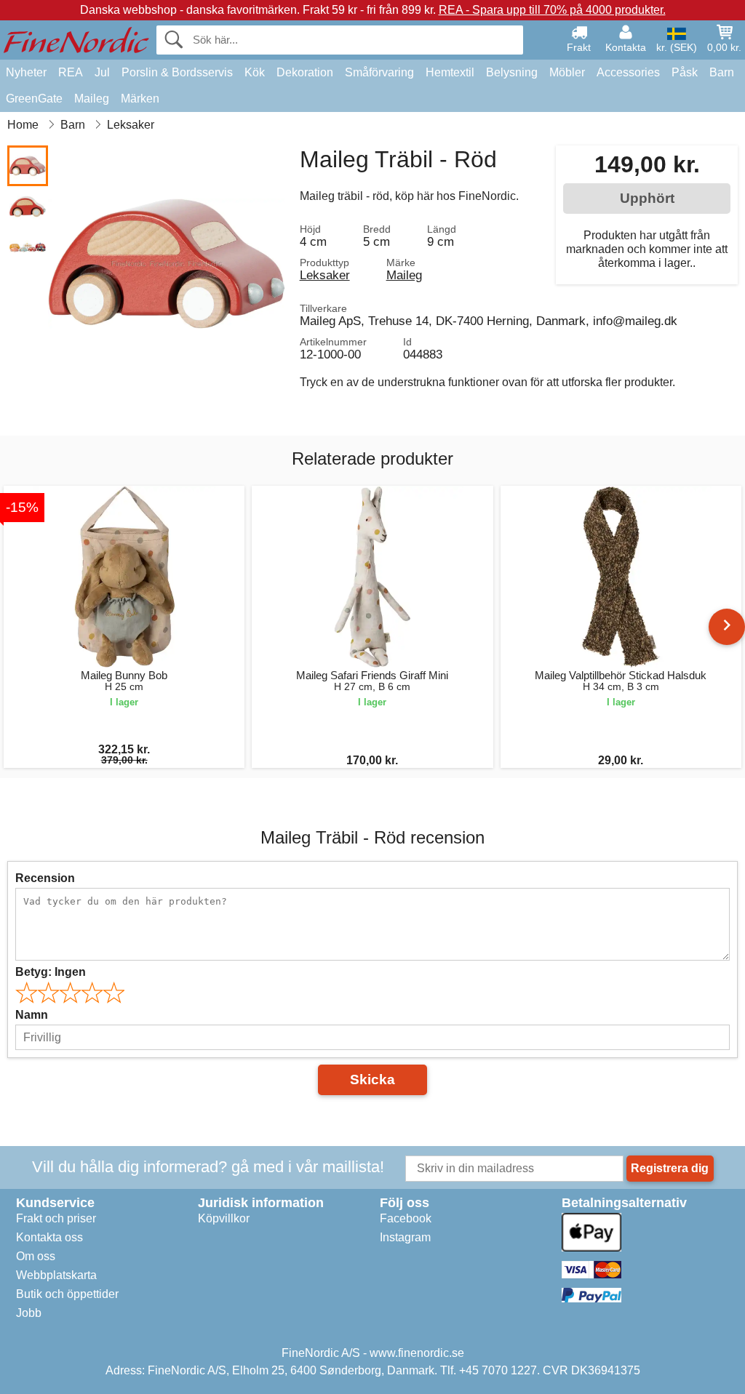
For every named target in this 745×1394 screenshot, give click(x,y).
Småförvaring (379, 72)
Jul (102, 72)
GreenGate (34, 98)
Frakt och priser (56, 1218)
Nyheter (26, 72)
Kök (254, 72)
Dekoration (304, 72)
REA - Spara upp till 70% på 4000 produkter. (552, 10)
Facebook (405, 1218)
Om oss (35, 1256)
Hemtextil (450, 72)
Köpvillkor (224, 1218)
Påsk (685, 72)
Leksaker (325, 275)
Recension (45, 878)
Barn (721, 72)
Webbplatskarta (56, 1275)
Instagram (405, 1237)
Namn (31, 1015)
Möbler (567, 72)
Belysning (512, 72)
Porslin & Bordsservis (177, 72)
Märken (140, 98)
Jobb (28, 1313)
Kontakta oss (49, 1237)
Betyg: (50, 972)
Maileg (91, 98)
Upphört (647, 198)
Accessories (628, 72)
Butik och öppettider (67, 1294)
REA (70, 72)
